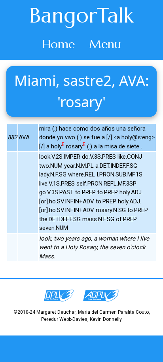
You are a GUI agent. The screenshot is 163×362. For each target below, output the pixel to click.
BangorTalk (81, 15)
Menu (105, 44)
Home (58, 44)
